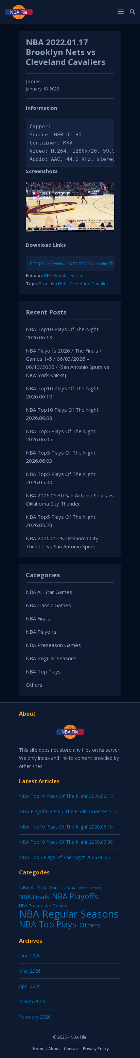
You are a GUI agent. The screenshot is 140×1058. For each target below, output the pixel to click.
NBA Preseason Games (53, 645)
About (54, 1049)
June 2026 (30, 955)
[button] (122, 11)
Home (39, 1049)
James (33, 81)
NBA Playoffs (41, 631)
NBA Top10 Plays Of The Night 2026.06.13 (66, 796)
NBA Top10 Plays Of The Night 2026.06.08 (66, 842)
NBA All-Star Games (49, 591)
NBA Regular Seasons (66, 275)
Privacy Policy (96, 1049)
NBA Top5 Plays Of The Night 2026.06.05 (64, 857)
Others (34, 684)
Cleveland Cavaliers (90, 283)
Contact (71, 1049)
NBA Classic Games (48, 605)
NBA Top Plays (43, 671)
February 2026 (35, 1016)
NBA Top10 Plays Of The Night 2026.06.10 (66, 826)
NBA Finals (38, 618)
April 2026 (30, 986)
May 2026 (30, 971)
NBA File (78, 1037)
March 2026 (32, 1001)
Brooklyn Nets (53, 283)
